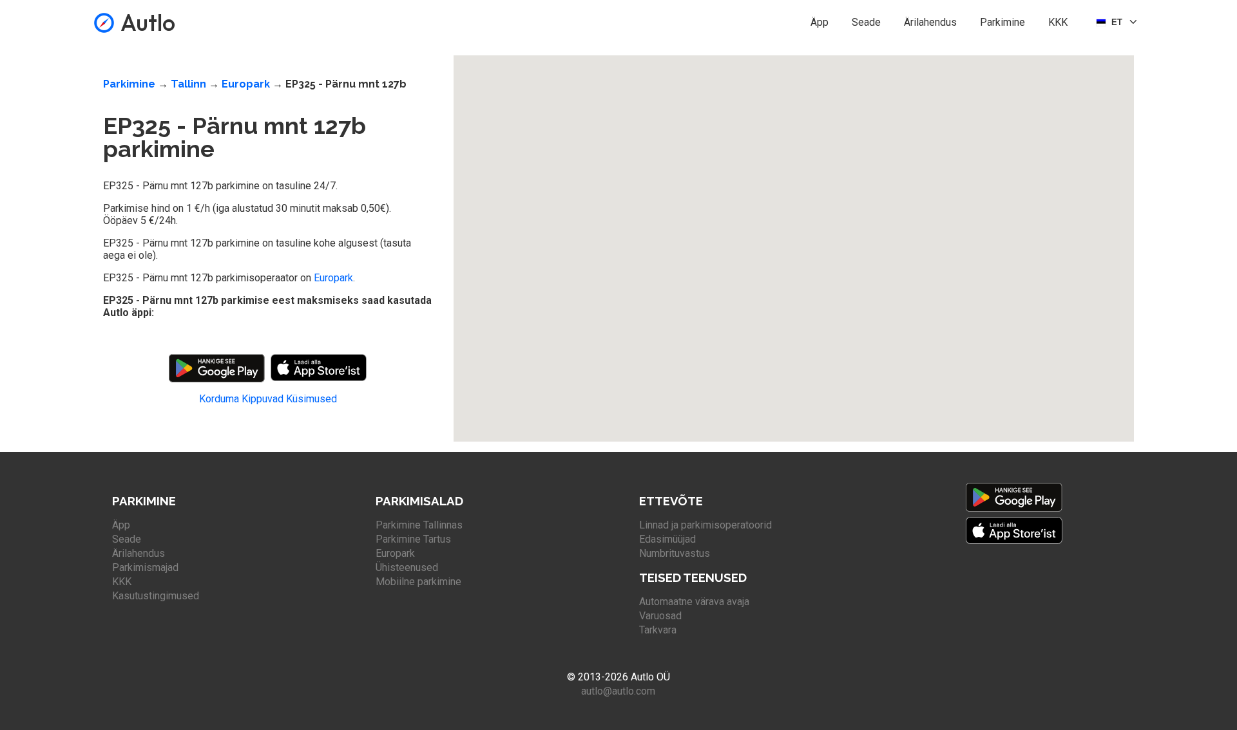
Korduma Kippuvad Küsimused (268, 399)
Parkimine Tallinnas (419, 525)
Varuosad (660, 616)
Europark (246, 84)
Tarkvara (657, 630)
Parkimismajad (145, 567)
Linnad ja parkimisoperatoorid (705, 525)
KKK (1058, 22)
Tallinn (188, 84)
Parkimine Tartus (413, 539)
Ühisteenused (407, 567)
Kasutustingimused (155, 596)
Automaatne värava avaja (694, 601)
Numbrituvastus (674, 553)
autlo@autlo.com (618, 691)
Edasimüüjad (667, 539)
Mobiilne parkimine (418, 582)
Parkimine (1002, 22)
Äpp (819, 22)
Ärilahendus (930, 22)
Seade (866, 22)
